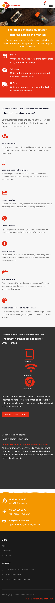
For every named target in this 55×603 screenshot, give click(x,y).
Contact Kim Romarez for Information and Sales (25, 444)
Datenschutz (7, 550)
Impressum (6, 555)
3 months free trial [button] (15, 414)
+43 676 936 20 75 (17, 510)
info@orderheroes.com (19, 520)
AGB (4, 546)
